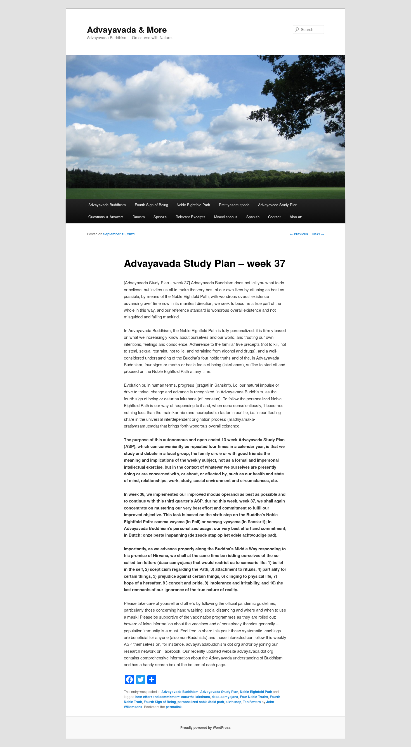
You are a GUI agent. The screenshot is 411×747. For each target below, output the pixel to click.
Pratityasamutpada (234, 204)
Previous (299, 233)
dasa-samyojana (225, 696)
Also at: (296, 216)
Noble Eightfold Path (193, 204)
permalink (174, 706)
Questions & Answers (106, 216)
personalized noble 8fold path (201, 701)
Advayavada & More (127, 29)
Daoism (139, 216)
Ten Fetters (252, 701)
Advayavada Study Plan (277, 204)
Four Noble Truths (254, 696)
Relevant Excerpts (191, 216)
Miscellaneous (225, 216)
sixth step (233, 701)
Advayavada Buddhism (107, 204)
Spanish (252, 216)
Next (318, 233)
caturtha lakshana (195, 696)
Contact (274, 216)
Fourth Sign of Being (151, 204)
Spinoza (160, 216)
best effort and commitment (157, 696)
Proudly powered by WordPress (205, 727)
